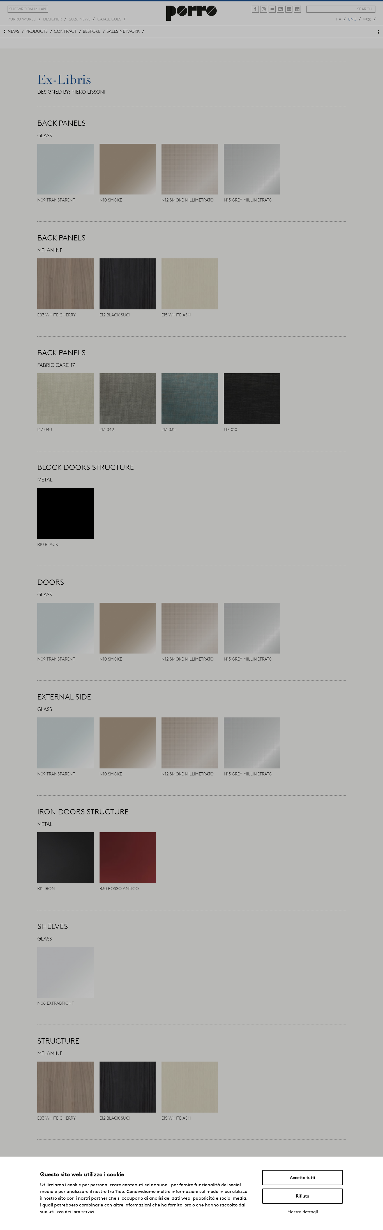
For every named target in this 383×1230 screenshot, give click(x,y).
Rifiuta (302, 1196)
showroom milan (27, 9)
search (364, 9)
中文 (367, 19)
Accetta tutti (302, 1177)
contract (65, 31)
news (13, 31)
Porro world (22, 19)
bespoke (91, 31)
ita (338, 19)
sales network (123, 31)
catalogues (109, 19)
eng (352, 19)
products (37, 31)
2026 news (79, 19)
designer (52, 19)
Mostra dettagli (302, 1211)
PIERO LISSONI (88, 92)
